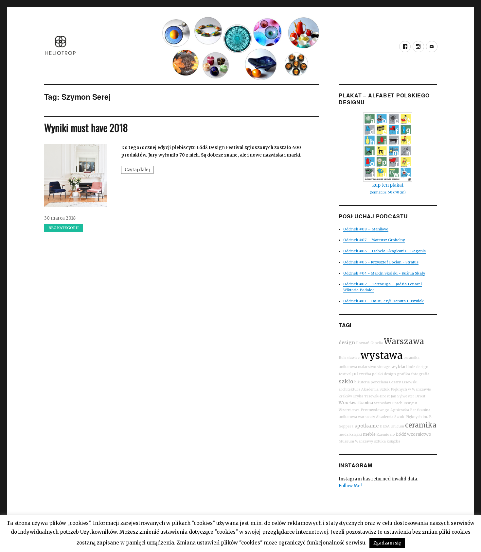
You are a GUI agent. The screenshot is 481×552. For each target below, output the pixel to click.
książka (393, 441)
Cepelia (376, 343)
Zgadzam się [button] (387, 543)
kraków (345, 396)
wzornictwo (419, 434)
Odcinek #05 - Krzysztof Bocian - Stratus (381, 262)
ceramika (420, 425)
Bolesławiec (349, 358)
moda (343, 434)
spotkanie (366, 426)
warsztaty (366, 417)
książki (355, 434)
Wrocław (348, 402)
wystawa (381, 355)
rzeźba (365, 374)
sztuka (380, 441)
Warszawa (404, 341)
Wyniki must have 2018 (86, 127)
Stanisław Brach (388, 403)
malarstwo (367, 367)
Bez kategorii (63, 228)
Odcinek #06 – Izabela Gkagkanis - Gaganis (384, 251)
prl (355, 373)
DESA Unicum (392, 426)
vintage (383, 367)
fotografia (420, 374)
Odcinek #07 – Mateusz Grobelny (374, 240)
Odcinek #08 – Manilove (365, 229)
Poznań (362, 343)
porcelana (379, 382)
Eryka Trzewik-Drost (371, 396)
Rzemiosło (386, 434)
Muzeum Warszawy (356, 441)
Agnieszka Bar (403, 410)
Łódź (401, 434)
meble (369, 434)
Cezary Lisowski (403, 382)
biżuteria (362, 382)
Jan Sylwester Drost (408, 396)
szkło (346, 381)
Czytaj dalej (139, 170)
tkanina (365, 402)
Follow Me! (350, 486)
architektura (349, 389)
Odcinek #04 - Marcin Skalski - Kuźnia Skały (384, 273)
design (347, 342)
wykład (399, 366)
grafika (403, 374)
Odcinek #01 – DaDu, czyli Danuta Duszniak (383, 301)
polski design (384, 374)
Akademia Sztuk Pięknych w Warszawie (396, 389)
